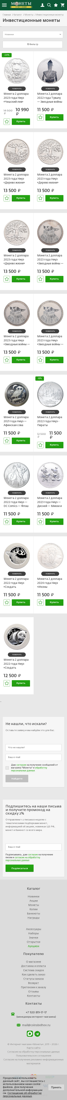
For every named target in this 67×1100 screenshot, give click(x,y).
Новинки (33, 896)
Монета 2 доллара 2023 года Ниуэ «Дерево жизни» (16, 178)
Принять (56, 1087)
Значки (33, 938)
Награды (33, 918)
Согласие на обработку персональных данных (33, 1052)
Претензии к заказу (33, 987)
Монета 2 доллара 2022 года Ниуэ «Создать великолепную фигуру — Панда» (16, 664)
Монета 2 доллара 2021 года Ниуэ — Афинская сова (16, 421)
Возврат (33, 983)
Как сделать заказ (33, 974)
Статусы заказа (33, 979)
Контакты (33, 996)
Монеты (33, 905)
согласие (21, 765)
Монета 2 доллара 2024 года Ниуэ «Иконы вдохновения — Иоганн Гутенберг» (50, 583)
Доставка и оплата (33, 966)
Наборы (33, 933)
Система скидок (33, 970)
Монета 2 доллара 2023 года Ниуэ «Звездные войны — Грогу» (50, 260)
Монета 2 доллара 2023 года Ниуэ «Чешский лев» (16, 98)
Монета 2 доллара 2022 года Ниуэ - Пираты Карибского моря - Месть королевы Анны (49, 422)
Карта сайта (33, 1048)
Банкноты (33, 913)
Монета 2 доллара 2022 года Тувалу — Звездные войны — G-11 (49, 98)
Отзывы (33, 991)
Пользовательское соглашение (33, 1056)
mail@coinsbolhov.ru (36, 1025)
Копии (33, 909)
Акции (33, 901)
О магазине (33, 962)
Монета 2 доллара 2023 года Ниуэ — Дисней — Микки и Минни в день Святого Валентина (50, 503)
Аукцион (33, 946)
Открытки (33, 942)
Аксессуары (33, 929)
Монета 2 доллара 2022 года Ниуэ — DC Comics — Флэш (16, 502)
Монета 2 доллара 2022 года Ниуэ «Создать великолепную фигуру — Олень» (16, 583)
